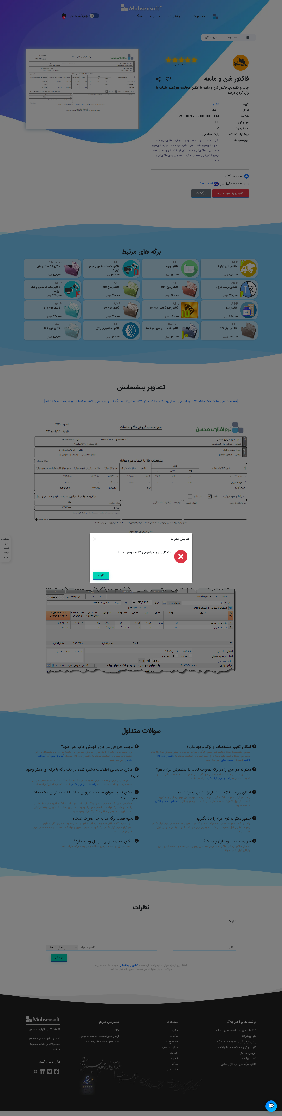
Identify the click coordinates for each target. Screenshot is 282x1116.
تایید (100, 575)
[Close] (94, 539)
